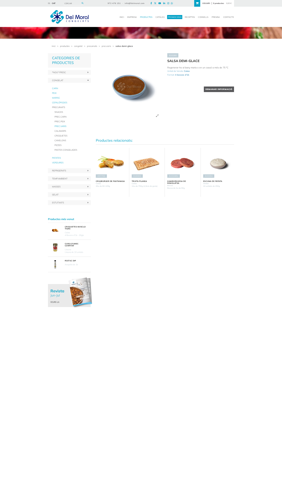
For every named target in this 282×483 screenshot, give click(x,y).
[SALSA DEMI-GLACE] (129, 86)
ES (49, 3)
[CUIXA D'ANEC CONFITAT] (55, 247)
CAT (53, 3)
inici (53, 46)
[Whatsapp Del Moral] (172, 3)
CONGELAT (78, 46)
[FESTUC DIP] (55, 264)
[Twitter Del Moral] (156, 3)
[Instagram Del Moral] (169, 3)
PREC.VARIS (106, 46)
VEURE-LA (54, 302)
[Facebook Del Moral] (152, 3)
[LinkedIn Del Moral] (165, 3)
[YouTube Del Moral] (160, 3)
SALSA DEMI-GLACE (124, 46)
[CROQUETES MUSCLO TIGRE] (55, 230)
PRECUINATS (92, 46)
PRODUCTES (65, 46)
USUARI (206, 3)
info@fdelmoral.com (135, 3)
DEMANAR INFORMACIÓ (218, 89)
